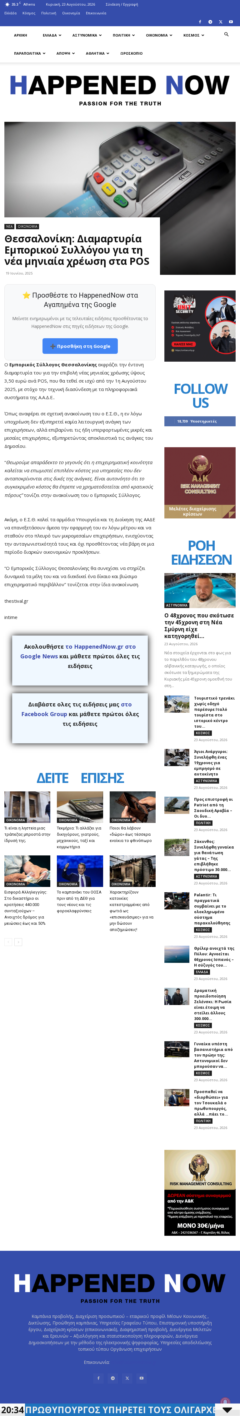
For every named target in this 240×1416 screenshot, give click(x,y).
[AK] (200, 517)
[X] (220, 21)
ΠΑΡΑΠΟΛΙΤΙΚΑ (27, 53)
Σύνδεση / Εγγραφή (122, 4)
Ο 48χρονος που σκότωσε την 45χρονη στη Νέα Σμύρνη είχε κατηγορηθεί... (199, 626)
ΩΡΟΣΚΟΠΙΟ (131, 53)
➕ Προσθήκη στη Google (80, 346)
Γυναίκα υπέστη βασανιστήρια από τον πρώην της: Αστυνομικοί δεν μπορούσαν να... (213, 1055)
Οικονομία (71, 13)
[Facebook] (200, 21)
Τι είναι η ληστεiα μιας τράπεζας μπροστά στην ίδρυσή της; (27, 834)
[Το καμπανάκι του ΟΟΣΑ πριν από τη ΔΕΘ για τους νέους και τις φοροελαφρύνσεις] (80, 871)
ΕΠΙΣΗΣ (101, 778)
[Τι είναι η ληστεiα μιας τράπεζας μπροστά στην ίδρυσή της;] (27, 807)
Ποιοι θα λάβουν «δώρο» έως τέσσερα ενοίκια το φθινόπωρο (131, 834)
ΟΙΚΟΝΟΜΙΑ (157, 35)
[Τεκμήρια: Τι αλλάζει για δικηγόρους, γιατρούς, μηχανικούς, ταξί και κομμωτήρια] (80, 807)
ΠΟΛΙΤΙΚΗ (121, 35)
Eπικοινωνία (96, 13)
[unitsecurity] (200, 360)
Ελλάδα (10, 13)
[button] (226, 34)
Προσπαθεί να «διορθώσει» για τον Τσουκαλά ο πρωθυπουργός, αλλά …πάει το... (211, 1103)
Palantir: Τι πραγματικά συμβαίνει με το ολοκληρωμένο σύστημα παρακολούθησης (212, 909)
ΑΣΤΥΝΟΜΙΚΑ (84, 35)
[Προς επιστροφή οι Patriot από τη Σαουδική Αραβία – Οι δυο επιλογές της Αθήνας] (176, 805)
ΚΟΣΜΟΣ (191, 35)
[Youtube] (231, 21)
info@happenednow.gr (134, 1362)
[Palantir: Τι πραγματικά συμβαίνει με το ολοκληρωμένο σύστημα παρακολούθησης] (176, 900)
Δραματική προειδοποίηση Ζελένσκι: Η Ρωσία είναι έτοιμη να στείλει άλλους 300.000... (213, 1004)
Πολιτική (48, 13)
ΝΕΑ (9, 226)
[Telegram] (210, 21)
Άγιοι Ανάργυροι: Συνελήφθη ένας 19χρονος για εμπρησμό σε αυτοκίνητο (211, 763)
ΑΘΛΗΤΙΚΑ (95, 53)
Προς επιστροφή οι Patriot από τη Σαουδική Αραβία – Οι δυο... (213, 808)
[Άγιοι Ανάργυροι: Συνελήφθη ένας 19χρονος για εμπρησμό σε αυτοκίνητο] (176, 757)
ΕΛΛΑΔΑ (50, 35)
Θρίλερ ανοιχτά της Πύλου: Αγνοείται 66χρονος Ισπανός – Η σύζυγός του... (214, 957)
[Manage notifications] (225, 1402)
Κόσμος (28, 13)
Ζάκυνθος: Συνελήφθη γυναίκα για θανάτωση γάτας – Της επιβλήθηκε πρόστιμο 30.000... (214, 855)
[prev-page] (8, 942)
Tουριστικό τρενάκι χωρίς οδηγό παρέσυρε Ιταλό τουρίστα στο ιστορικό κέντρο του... (214, 712)
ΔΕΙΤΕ (52, 778)
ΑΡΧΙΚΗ (20, 35)
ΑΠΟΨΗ (63, 53)
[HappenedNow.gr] (120, 88)
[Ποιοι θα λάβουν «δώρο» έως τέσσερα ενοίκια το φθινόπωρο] (133, 807)
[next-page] (18, 942)
